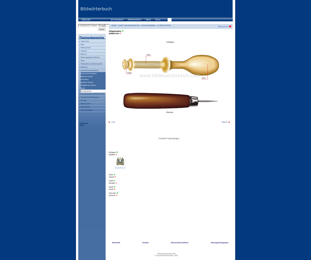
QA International (117, 20)
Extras (158, 20)
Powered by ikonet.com (166, 253)
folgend (224, 122)
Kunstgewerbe (148, 25)
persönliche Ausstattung (89, 70)
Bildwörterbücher (134, 20)
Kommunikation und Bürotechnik (92, 94)
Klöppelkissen (120, 168)
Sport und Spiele (87, 110)
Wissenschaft (86, 104)
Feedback (84, 123)
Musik (83, 88)
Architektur (85, 79)
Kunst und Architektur (89, 73)
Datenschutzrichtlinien (180, 242)
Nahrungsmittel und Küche (90, 57)
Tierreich (84, 51)
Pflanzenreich (86, 48)
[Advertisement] (172, 9)
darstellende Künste (88, 85)
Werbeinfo (116, 242)
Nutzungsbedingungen (219, 242)
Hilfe (82, 125)
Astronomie (85, 41)
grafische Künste (87, 82)
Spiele (148, 20)
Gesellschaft (85, 107)
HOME (113, 25)
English (86, 19)
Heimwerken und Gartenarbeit (91, 64)
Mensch (83, 54)
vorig (113, 122)
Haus (83, 60)
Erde (82, 44)
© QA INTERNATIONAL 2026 (166, 255)
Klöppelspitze (164, 25)
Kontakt (146, 242)
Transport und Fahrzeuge (90, 97)
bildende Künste (87, 76)
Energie (83, 100)
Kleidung (84, 67)
